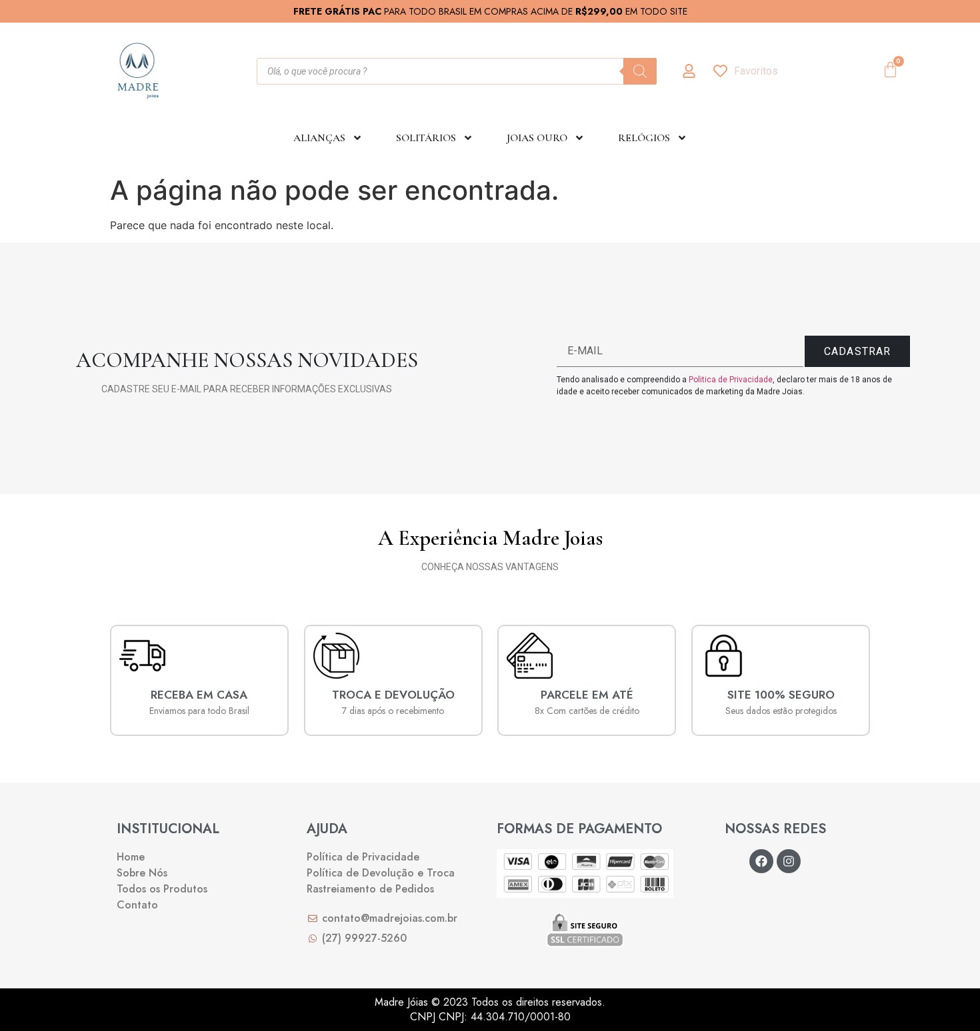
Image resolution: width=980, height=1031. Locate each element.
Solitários (426, 138)
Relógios (644, 138)
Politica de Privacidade (731, 379)
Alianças (319, 138)
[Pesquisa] (640, 71)
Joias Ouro (537, 138)
